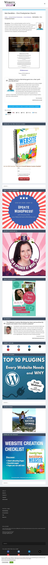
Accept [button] (11, 562)
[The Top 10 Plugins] (24, 378)
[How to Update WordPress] (24, 210)
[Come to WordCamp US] (24, 275)
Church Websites (27, 17)
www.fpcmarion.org (36, 100)
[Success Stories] (24, 420)
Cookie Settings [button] (5, 562)
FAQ (3, 515)
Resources (4, 517)
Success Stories (5, 512)
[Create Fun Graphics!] (24, 298)
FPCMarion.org (23, 70)
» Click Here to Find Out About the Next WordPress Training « (24, 106)
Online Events (4, 499)
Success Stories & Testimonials (15, 17)
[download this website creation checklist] (24, 479)
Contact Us (4, 495)
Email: (19, 171)
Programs (4, 497)
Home (6, 17)
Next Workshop (5, 510)
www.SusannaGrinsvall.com (37, 338)
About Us (4, 493)
